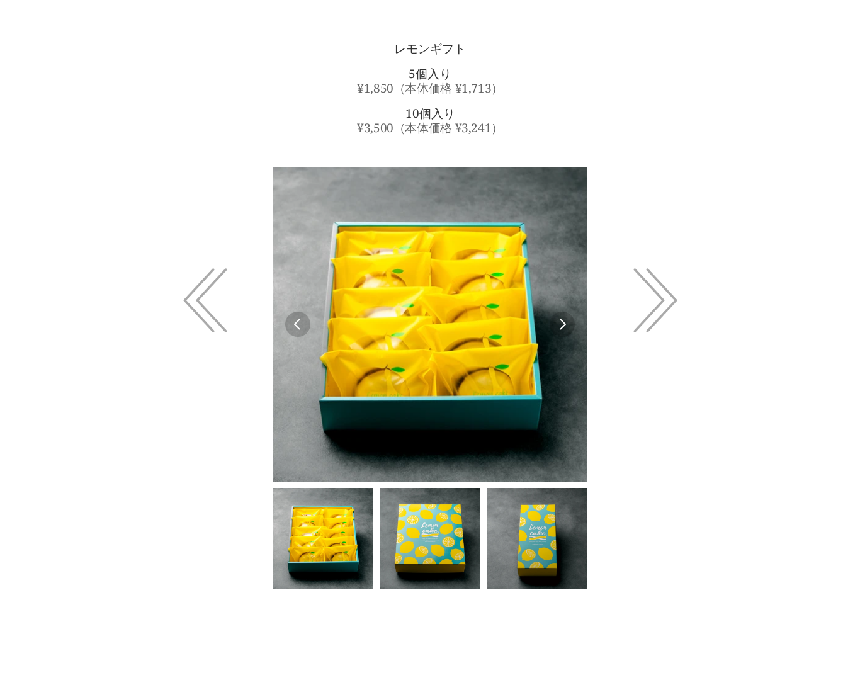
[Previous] (297, 324)
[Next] (562, 324)
